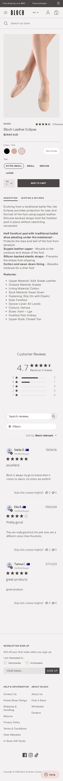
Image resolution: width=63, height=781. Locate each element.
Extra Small (14, 166)
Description (11, 198)
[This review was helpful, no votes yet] (47, 493)
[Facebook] (25, 755)
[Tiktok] (36, 755)
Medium (44, 166)
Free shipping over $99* (14, 3)
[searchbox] (28, 416)
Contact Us (10, 694)
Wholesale (37, 706)
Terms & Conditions (15, 728)
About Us (37, 694)
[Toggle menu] (5, 12)
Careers (36, 712)
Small (31, 166)
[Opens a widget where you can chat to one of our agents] (49, 775)
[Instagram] (31, 755)
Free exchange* (40, 3)
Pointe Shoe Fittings (15, 700)
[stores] (59, 4)
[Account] (48, 11)
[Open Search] (5, 23)
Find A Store (38, 700)
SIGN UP (52, 670)
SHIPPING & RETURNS (32, 198)
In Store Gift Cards (15, 741)
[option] (31, 76)
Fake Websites (12, 734)
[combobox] (41, 435)
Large (10, 173)
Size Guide (51, 151)
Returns (8, 716)
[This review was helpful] (47, 550)
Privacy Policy (12, 722)
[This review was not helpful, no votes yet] (53, 493)
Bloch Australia (27, 772)
